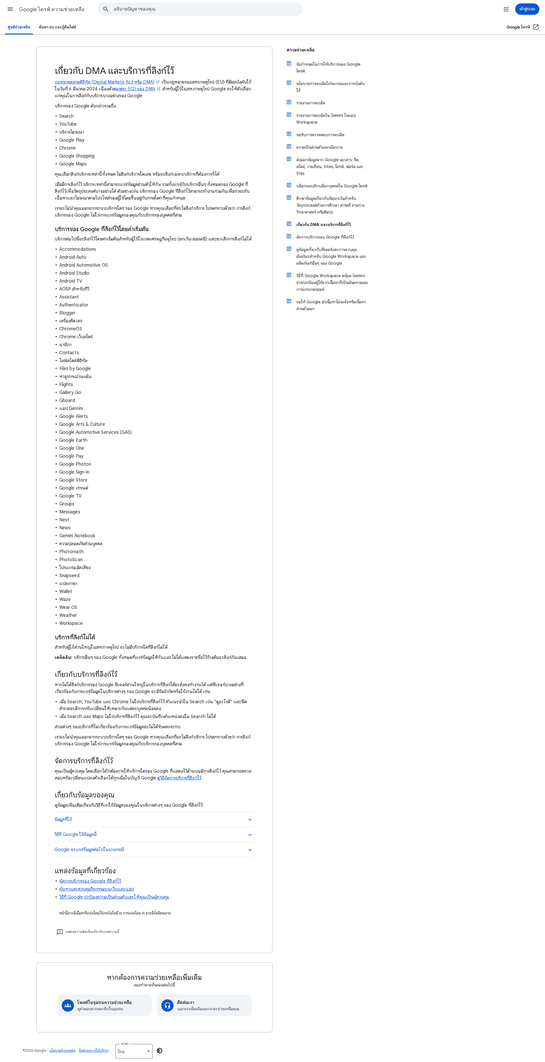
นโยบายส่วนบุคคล (62, 1050)
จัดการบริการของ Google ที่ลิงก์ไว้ (90, 881)
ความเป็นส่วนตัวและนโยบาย (319, 147)
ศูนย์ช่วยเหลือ (19, 27)
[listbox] (134, 1051)
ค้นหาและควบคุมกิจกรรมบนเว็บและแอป (96, 889)
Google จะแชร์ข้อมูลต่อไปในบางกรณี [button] (89, 849)
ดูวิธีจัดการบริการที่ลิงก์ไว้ (179, 778)
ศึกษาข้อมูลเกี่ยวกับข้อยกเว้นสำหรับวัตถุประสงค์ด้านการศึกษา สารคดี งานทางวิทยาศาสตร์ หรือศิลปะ (330, 205)
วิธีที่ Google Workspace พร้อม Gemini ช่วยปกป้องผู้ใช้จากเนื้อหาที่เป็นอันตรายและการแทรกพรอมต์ (332, 282)
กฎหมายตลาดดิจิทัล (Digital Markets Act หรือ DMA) (105, 82)
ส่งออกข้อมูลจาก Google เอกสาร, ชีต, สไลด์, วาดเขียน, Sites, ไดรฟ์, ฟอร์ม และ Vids (329, 166)
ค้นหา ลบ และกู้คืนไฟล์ (57, 27)
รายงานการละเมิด (310, 102)
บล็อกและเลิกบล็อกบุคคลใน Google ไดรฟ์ (331, 185)
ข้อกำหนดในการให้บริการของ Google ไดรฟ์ (328, 68)
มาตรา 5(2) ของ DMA (135, 89)
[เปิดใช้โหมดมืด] (159, 1050)
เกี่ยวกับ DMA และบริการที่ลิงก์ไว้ (323, 224)
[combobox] (208, 9)
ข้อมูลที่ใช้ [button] (63, 819)
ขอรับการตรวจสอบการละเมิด (320, 134)
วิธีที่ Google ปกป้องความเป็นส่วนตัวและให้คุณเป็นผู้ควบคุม (114, 897)
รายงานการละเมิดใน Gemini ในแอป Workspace (326, 119)
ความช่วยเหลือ (301, 50)
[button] (10, 9)
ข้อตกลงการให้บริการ (93, 1050)
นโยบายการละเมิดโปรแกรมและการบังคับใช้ (330, 87)
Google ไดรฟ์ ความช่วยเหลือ (52, 9)
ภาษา (125, 1044)
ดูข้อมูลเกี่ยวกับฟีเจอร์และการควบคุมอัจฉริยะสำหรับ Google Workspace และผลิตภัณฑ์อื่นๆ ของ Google (331, 256)
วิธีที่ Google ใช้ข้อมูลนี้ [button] (75, 834)
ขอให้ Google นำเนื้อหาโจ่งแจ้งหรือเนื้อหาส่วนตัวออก (331, 305)
